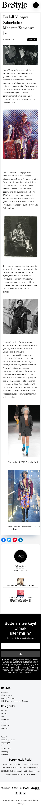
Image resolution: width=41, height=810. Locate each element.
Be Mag (4, 713)
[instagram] (17, 793)
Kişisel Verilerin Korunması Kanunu (14, 701)
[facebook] (21, 793)
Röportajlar (5, 743)
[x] (24, 793)
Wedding (4, 752)
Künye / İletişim (7, 695)
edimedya (20, 804)
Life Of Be (5, 719)
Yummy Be (5, 725)
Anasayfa (4, 692)
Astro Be (4, 737)
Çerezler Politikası (8, 698)
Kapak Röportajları (8, 740)
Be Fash (4, 710)
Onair (3, 746)
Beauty (3, 716)
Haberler (4, 755)
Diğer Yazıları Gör (20, 570)
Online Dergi (6, 749)
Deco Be (4, 728)
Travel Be (4, 722)
